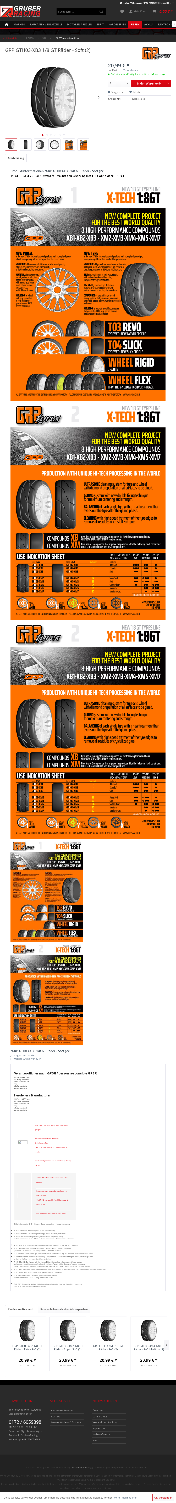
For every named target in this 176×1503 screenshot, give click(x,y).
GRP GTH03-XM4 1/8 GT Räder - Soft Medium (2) (149, 1347)
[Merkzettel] (122, 11)
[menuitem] (81, 11)
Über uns (97, 1410)
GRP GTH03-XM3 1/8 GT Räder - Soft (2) (108, 1347)
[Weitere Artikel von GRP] (156, 53)
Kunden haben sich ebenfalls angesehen (64, 1309)
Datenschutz (99, 1416)
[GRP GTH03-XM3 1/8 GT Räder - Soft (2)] (108, 1330)
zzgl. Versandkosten (128, 70)
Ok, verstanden (163, 1497)
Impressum (99, 1428)
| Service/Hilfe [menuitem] (146, 3)
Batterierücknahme (62, 1410)
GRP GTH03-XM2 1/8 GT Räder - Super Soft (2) (68, 1347)
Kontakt (55, 1416)
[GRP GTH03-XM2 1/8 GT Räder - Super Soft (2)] (68, 1330)
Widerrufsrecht (101, 1434)
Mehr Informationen (125, 1497)
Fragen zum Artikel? (24, 1055)
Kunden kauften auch (20, 1309)
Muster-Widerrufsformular (66, 1422)
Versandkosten (79, 1467)
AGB (94, 1440)
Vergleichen (118, 92)
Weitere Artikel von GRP (27, 1058)
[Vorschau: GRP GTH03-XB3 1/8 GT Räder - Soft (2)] (11, 144)
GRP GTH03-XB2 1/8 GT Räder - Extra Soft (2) (27, 1347)
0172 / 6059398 (25, 1422)
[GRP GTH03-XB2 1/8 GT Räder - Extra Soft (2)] (27, 1330)
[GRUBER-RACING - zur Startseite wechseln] (20, 11)
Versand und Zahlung (104, 1422)
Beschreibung (16, 158)
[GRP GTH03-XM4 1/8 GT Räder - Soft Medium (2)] (149, 1330)
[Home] (6, 24)
